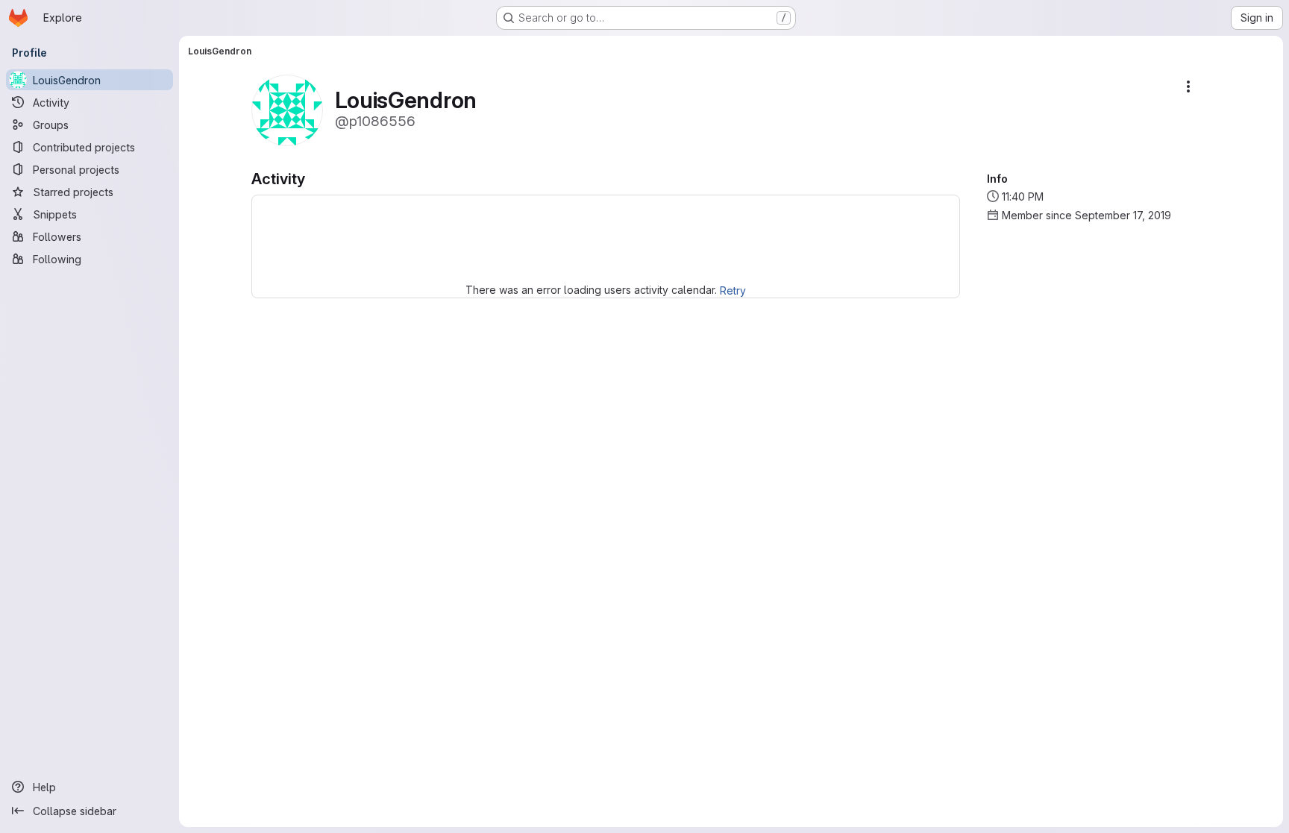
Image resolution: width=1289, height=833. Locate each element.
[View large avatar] (287, 109)
